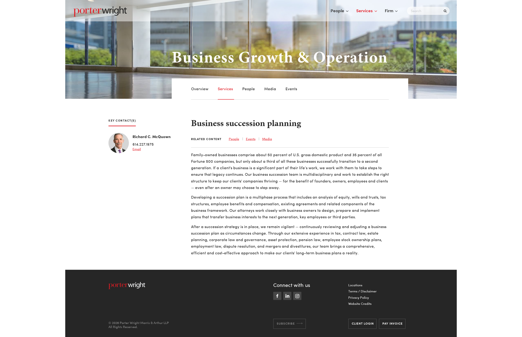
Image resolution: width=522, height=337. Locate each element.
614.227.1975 (143, 144)
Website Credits (360, 304)
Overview (199, 89)
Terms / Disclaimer (362, 291)
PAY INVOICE (392, 323)
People (337, 10)
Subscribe (286, 323)
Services (364, 10)
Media (270, 89)
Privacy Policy (358, 297)
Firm (389, 10)
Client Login (363, 323)
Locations (355, 285)
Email (137, 149)
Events (291, 89)
